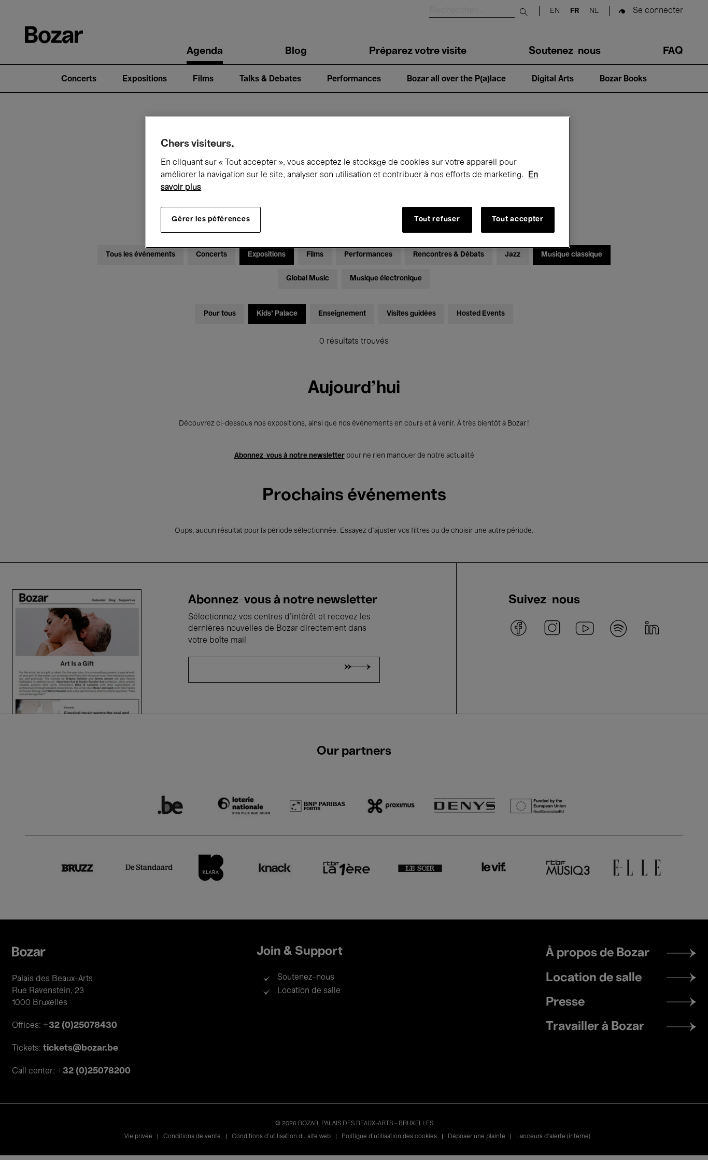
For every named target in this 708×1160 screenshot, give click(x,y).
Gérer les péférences (211, 219)
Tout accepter (518, 219)
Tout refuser (437, 219)
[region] (357, 182)
